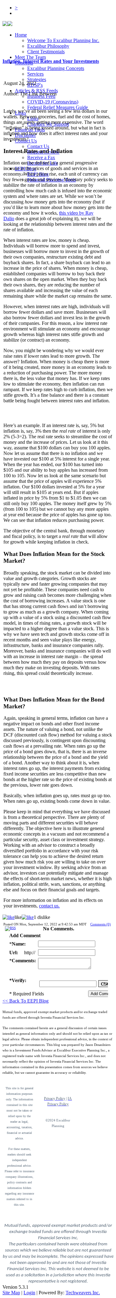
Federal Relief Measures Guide (57, 107)
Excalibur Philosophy (48, 46)
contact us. (49, 905)
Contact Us (38, 146)
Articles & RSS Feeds (36, 90)
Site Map (11, 1292)
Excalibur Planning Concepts (55, 68)
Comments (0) (100, 924)
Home (21, 34)
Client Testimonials (46, 51)
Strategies (36, 79)
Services (35, 73)
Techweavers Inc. (83, 1292)
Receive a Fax (41, 157)
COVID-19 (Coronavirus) (52, 101)
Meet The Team (30, 57)
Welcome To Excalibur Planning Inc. (63, 40)
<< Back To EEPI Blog (25, 1000)
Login (29, 1292)
